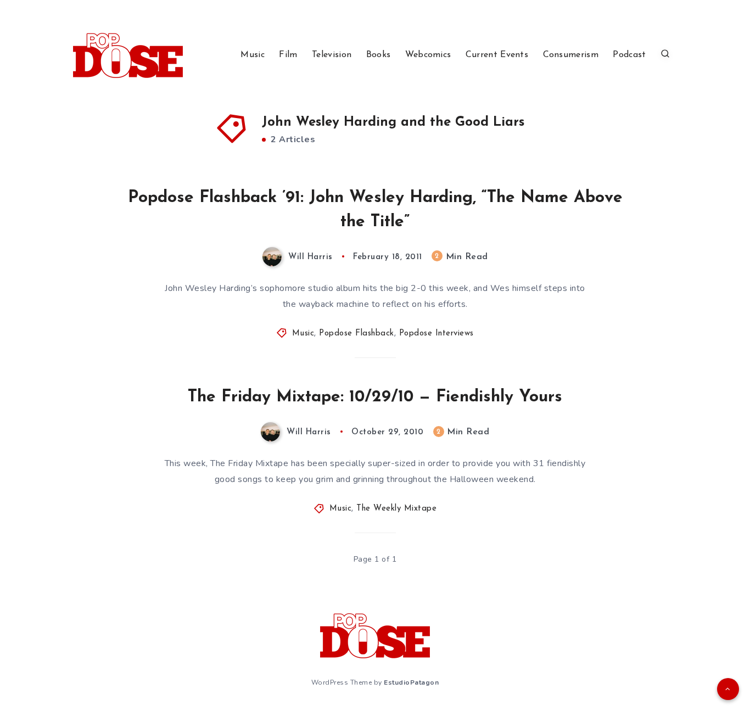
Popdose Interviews (436, 333)
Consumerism (570, 55)
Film (288, 55)
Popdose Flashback (356, 333)
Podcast (629, 55)
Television (331, 55)
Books (378, 55)
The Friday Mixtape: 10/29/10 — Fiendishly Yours (375, 397)
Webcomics (428, 55)
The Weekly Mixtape (396, 509)
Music (252, 55)
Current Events (497, 55)
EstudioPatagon (411, 682)
